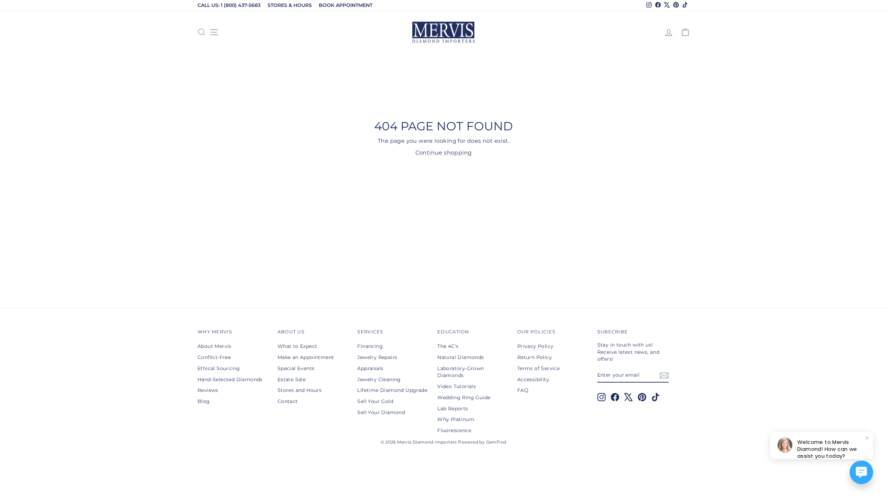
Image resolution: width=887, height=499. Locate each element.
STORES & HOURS (289, 5)
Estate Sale (292, 379)
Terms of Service (538, 368)
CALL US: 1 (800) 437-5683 (229, 5)
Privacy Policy (535, 346)
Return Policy (534, 357)
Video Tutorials (456, 386)
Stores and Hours (300, 390)
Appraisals (370, 368)
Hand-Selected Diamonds (230, 379)
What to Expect (297, 346)
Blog (203, 401)
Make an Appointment (306, 357)
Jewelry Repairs (377, 357)
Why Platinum (455, 419)
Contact (288, 401)
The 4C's (447, 346)
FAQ (522, 390)
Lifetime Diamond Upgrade (392, 390)
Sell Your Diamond (381, 412)
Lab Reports (452, 408)
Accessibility (533, 379)
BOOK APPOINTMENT (345, 5)
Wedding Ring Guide (463, 397)
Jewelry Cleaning (379, 379)
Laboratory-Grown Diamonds (460, 372)
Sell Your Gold (375, 401)
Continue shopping (443, 152)
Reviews (207, 390)
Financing (370, 346)
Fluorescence (454, 430)
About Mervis (214, 346)
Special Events (296, 368)
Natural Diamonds (460, 357)
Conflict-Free (214, 357)
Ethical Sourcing (218, 368)
